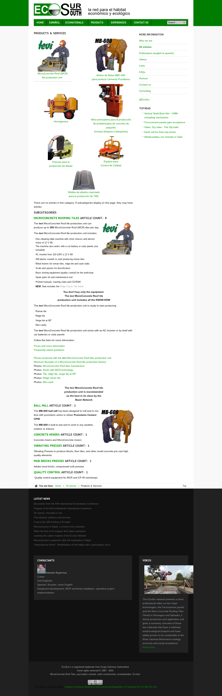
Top (184, 486)
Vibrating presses (48, 446)
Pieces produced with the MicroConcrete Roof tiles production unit (72, 358)
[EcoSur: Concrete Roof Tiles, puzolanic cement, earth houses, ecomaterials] (82, 9)
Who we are (145, 40)
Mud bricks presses (49, 461)
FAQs (142, 72)
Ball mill (41, 405)
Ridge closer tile (51, 377)
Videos (143, 59)
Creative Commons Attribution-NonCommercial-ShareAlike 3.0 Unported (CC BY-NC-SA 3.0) (110, 687)
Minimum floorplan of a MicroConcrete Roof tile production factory (70, 362)
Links (142, 65)
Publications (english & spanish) (156, 53)
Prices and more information (49, 346)
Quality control (47, 472)
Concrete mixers (47, 434)
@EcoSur (144, 99)
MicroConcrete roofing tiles (56, 218)
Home (58, 486)
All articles (145, 47)
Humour (143, 78)
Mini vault (48, 382)
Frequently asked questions (49, 350)
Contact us (145, 84)
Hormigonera (61, 121)
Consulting (145, 90)
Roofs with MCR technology (58, 370)
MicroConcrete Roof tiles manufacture (63, 366)
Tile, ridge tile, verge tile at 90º (59, 373)
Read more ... (150, 647)
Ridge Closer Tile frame (72, 286)
